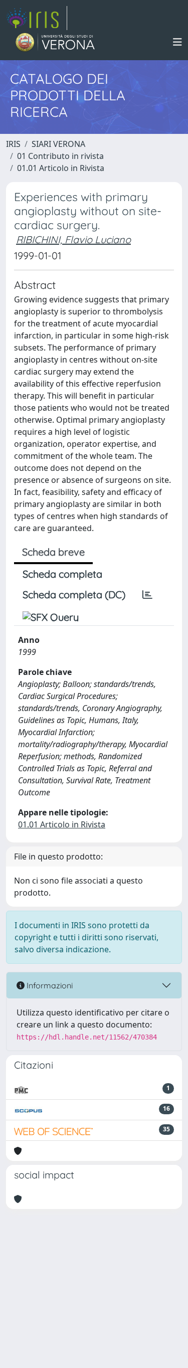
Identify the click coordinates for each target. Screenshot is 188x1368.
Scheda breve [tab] (53, 552)
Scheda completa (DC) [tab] (74, 594)
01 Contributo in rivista (60, 155)
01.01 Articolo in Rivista (60, 168)
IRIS (13, 143)
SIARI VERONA (58, 143)
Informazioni (49, 985)
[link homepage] (36, 18)
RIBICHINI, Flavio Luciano (73, 239)
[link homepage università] (55, 42)
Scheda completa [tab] (62, 574)
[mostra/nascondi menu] (177, 42)
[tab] (147, 594)
